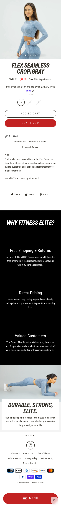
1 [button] (25, 55)
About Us (15, 453)
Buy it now (30, 122)
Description (19, 141)
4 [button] (33, 55)
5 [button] (36, 55)
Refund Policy (47, 458)
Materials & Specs (38, 141)
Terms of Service (30, 463)
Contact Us (28, 453)
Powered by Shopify (38, 482)
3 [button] (31, 55)
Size (30, 94)
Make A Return (14, 458)
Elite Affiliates (43, 453)
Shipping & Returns (31, 147)
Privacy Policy (31, 458)
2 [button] (28, 55)
